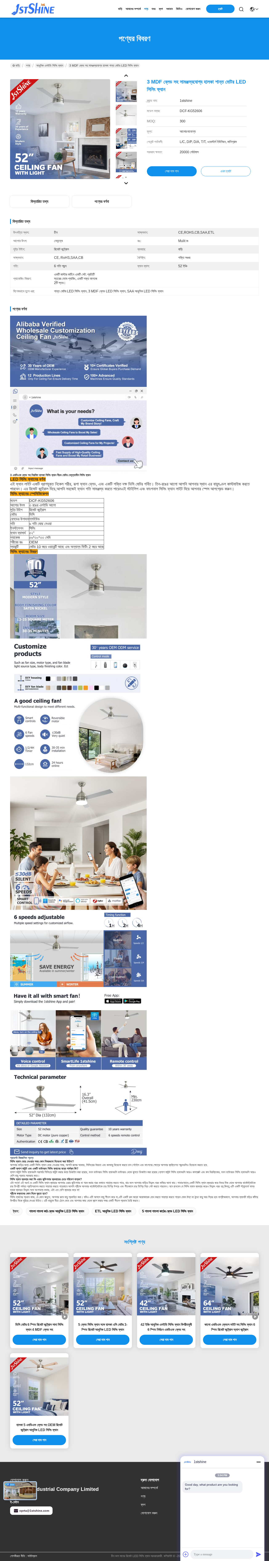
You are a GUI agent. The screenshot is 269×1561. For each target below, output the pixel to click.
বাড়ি (120, 8)
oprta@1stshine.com (34, 1510)
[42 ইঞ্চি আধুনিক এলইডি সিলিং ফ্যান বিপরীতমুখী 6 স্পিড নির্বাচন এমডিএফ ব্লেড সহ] (166, 1286)
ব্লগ (161, 8)
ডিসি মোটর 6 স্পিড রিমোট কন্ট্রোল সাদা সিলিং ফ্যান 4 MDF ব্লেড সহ (39, 1327)
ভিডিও (179, 8)
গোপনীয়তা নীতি (17, 1556)
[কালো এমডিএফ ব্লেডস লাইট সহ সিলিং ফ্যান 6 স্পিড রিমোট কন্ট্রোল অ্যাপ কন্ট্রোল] (229, 1286)
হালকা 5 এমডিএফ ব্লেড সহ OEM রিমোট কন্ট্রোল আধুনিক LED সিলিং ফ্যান (39, 1427)
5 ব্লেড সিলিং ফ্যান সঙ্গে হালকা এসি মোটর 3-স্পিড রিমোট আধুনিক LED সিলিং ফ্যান (102, 1327)
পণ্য (146, 8)
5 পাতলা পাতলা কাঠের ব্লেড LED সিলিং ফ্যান (167, 1211)
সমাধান (169, 8)
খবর (154, 8)
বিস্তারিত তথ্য (39, 201)
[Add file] (186, 1554)
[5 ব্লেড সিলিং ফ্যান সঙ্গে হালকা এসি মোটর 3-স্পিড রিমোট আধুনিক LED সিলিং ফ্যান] (103, 1286)
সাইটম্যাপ (32, 1556)
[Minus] (258, 1461)
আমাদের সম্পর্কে (133, 8)
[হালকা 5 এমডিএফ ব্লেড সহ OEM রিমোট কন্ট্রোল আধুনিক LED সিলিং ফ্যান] (39, 1386)
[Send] (258, 1554)
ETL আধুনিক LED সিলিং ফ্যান (113, 1211)
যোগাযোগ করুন (193, 8)
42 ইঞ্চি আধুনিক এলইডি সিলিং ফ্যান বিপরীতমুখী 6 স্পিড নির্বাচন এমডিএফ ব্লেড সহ (166, 1327)
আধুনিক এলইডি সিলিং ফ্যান (49, 65)
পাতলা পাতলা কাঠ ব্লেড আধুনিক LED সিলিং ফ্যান (56, 1211)
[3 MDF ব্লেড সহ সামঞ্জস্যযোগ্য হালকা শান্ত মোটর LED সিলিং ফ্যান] (60, 129)
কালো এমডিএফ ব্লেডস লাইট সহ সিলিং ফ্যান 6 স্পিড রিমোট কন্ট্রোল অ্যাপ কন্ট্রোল (229, 1327)
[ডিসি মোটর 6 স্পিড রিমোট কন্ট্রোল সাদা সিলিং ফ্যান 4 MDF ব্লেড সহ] (39, 1286)
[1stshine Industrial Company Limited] (33, 9)
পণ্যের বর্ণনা (102, 201)
